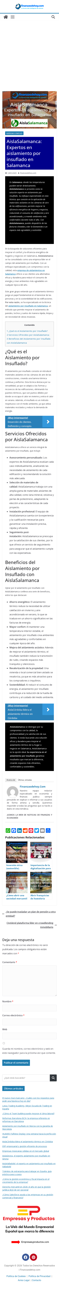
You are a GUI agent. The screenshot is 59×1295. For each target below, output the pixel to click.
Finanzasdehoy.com (28, 173)
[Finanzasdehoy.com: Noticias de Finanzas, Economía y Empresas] (5, 17)
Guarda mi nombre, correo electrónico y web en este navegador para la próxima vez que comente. (29, 1050)
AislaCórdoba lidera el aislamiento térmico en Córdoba (27, 1141)
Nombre (7, 1001)
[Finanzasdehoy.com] (12, 788)
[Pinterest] (33, 1257)
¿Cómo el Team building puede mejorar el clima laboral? (28, 1113)
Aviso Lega (23, 1280)
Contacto (36, 1280)
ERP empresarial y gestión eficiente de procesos (24, 1146)
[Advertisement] (29, 60)
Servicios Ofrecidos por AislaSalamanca (28, 334)
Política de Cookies (16, 1276)
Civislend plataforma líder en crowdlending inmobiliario (30, 925)
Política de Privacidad (39, 1276)
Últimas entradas (25, 780)
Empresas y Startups (14, 133)
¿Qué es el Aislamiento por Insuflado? (27, 331)
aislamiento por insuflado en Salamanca (28, 305)
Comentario (9, 962)
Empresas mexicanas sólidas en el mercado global (25, 1151)
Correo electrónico (13, 1015)
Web (4, 1029)
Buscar (53, 1077)
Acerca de (11, 780)
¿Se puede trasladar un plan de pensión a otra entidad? (31, 913)
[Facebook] (25, 1257)
